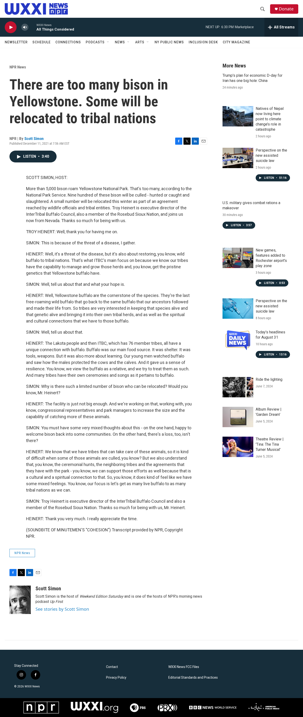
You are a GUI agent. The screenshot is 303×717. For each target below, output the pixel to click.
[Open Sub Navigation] (108, 42)
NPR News (17, 67)
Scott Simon (34, 138)
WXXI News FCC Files (183, 667)
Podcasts (95, 42)
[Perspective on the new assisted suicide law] (238, 158)
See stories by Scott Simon (62, 609)
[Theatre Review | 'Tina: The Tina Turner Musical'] (238, 447)
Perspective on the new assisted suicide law (271, 155)
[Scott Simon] (20, 600)
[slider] (32, 27)
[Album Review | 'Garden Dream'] (238, 417)
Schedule (41, 42)
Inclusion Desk (203, 42)
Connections (68, 42)
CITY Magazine (236, 42)
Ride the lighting (269, 379)
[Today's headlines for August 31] (238, 340)
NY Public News (169, 42)
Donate (286, 8)
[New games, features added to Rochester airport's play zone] (238, 258)
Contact (112, 667)
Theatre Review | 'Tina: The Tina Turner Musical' (270, 444)
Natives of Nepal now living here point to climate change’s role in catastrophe (270, 119)
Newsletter (16, 42)
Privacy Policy (116, 677)
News (120, 42)
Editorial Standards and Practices (193, 677)
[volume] (25, 27)
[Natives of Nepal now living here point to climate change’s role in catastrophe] (238, 116)
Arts (139, 42)
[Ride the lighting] (238, 387)
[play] (10, 27)
